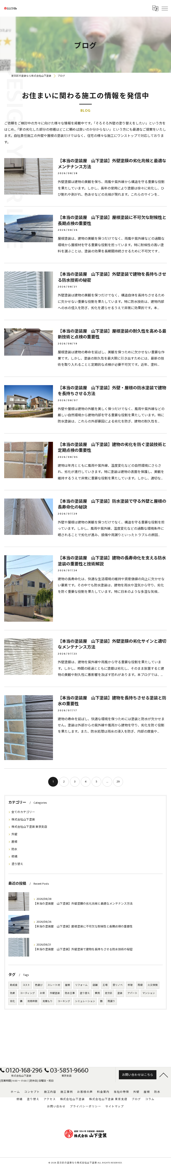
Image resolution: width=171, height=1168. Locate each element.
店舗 (95, 985)
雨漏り (111, 1001)
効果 (12, 993)
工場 (105, 985)
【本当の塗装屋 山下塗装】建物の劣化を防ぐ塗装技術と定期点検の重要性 (112, 447)
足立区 (108, 993)
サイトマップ (114, 1106)
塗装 (119, 993)
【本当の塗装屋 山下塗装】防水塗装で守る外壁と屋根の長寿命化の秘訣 (112, 504)
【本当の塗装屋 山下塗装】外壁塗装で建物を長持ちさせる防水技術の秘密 (112, 277)
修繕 (14, 856)
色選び (39, 985)
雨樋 (140, 985)
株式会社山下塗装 (23, 819)
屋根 (14, 841)
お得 (42, 993)
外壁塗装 (55, 993)
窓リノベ (118, 985)
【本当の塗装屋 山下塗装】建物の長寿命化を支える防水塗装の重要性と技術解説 (112, 561)
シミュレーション (85, 1001)
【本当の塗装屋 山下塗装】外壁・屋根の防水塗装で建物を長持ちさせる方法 (112, 391)
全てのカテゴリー (23, 812)
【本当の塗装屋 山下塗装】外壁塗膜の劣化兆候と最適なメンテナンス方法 (112, 164)
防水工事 (70, 993)
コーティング (27, 993)
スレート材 (54, 985)
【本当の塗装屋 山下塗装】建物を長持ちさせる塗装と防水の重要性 (112, 701)
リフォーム (81, 985)
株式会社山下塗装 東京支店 (29, 826)
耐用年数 (33, 1001)
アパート (132, 993)
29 (118, 781)
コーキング (64, 1001)
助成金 (14, 985)
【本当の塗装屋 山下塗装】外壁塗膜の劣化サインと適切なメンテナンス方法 (112, 644)
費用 (97, 993)
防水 (14, 849)
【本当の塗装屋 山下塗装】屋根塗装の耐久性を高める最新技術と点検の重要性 (112, 334)
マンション (148, 993)
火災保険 (153, 985)
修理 (130, 985)
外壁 (14, 834)
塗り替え (17, 864)
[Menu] (164, 8)
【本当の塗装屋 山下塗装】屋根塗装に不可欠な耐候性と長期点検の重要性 (112, 220)
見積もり (48, 1001)
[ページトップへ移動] (164, 1075)
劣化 (12, 1001)
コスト (26, 985)
